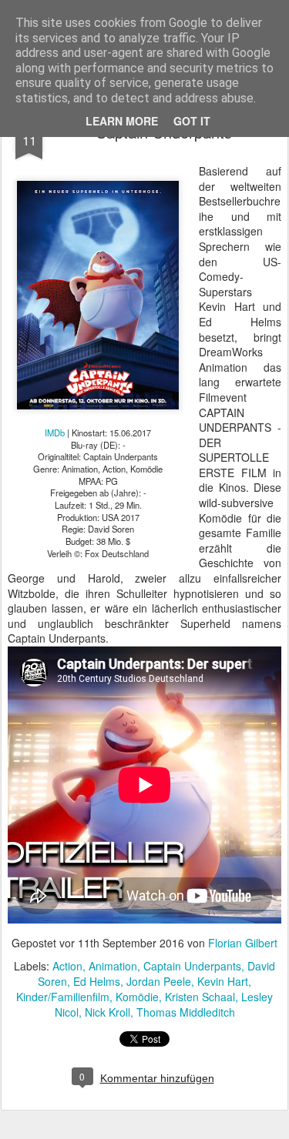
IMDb (55, 432)
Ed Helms (96, 981)
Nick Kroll (107, 1012)
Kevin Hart (222, 981)
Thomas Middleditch (185, 1012)
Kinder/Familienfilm (62, 996)
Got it (191, 121)
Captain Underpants (192, 966)
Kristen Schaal (200, 996)
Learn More (122, 121)
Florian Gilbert (242, 942)
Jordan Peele (158, 981)
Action (67, 966)
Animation (113, 966)
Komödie (137, 996)
